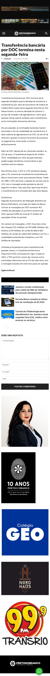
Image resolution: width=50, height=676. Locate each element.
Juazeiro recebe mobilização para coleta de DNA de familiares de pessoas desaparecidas (31, 290)
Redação (7, 59)
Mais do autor (36, 280)
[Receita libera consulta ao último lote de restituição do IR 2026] (7, 302)
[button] (46, 33)
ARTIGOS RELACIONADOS (18, 280)
